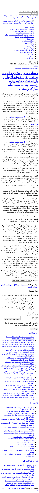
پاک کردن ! (7, 319)
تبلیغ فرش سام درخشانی (25, 479)
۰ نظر (36, 66)
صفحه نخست (29, 27)
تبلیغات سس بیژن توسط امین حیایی (21, 481)
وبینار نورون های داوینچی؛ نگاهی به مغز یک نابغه (17, 366)
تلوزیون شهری (30, 460)
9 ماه (28, 467)
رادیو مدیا (31, 54)
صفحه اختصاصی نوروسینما (24, 37)
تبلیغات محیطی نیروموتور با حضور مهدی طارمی (17, 469)
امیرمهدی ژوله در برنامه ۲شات (23, 442)
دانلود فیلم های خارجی (26, 52)
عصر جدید (30, 46)
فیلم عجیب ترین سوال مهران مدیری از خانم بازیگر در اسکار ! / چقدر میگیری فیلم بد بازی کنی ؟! (19, 433)
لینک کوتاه (34, 280)
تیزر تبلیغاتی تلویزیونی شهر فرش (23, 483)
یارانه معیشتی (6, 284)
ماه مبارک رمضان (21, 284)
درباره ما (31, 56)
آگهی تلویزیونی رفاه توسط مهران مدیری (20, 477)
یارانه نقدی (32, 287)
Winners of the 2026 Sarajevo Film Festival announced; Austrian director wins (20, 338)
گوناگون (31, 45)
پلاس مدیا (30, 39)
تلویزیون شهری (29, 48)
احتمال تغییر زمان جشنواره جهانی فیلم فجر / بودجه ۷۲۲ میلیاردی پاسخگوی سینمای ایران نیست (18, 373)
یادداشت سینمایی (28, 41)
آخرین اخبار (33, 333)
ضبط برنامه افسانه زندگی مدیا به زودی (20, 411)
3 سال (27, 475)
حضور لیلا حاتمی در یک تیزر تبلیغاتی (22, 485)
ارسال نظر (16, 319)
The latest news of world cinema (23, 50)
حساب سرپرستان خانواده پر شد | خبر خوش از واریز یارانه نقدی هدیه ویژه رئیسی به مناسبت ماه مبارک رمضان (20, 81)
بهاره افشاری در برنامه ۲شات (24, 437)
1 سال (32, 471)
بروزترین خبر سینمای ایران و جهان (22, 29)
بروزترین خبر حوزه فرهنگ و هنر (23, 31)
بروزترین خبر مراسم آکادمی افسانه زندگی (19, 35)
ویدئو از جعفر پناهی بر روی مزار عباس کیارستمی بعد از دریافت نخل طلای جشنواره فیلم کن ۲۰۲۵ (19, 415)
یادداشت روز (29, 43)
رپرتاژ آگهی (30, 58)
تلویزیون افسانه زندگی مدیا (25, 33)
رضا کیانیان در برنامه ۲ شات (24, 444)
